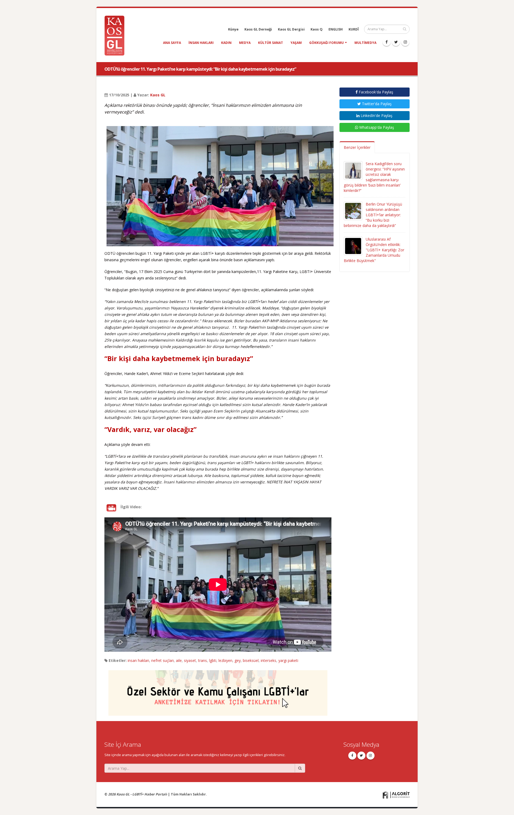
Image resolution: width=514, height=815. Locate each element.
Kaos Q (317, 29)
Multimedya (365, 42)
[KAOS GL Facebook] (387, 42)
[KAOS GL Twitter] (396, 42)
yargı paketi (288, 660)
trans (202, 660)
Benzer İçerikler (357, 147)
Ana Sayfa (172, 42)
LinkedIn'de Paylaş (376, 115)
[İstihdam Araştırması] (217, 690)
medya (245, 42)
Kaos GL (157, 94)
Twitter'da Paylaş (376, 103)
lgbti (212, 660)
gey (238, 660)
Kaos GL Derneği (258, 29)
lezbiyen (225, 660)
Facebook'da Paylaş (375, 91)
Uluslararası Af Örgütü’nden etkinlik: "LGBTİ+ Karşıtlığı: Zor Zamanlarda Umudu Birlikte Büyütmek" (374, 250)
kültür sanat (270, 42)
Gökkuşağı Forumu (326, 42)
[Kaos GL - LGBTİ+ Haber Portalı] (116, 35)
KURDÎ (354, 29)
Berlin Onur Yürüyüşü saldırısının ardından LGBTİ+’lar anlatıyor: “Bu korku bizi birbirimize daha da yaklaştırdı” (373, 215)
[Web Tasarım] (396, 795)
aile (179, 660)
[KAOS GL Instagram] (405, 42)
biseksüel (251, 660)
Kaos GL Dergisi (291, 29)
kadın (226, 42)
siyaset (190, 660)
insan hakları (201, 42)
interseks (268, 660)
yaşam (296, 42)
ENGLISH (335, 29)
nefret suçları (162, 660)
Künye (233, 29)
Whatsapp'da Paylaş (376, 127)
